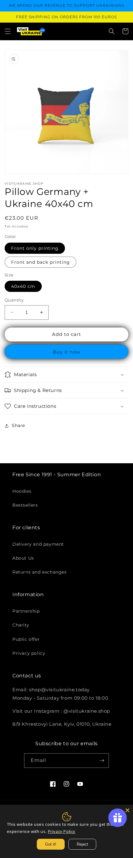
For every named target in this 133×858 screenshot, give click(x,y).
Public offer (26, 639)
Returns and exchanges (39, 572)
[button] (8, 31)
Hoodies (21, 491)
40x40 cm (23, 286)
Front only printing (34, 248)
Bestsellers (25, 505)
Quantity (14, 299)
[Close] (127, 810)
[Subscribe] (102, 760)
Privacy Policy (61, 831)
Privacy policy (28, 653)
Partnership (26, 611)
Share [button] (18, 425)
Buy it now (66, 352)
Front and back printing (40, 262)
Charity (20, 625)
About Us (23, 558)
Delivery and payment (38, 544)
